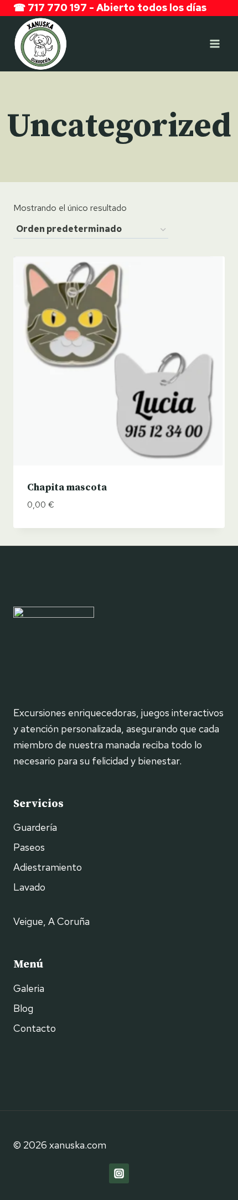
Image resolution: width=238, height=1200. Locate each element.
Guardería (35, 827)
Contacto (34, 1028)
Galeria (28, 988)
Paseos (29, 847)
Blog (23, 1008)
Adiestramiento (47, 867)
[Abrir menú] (214, 43)
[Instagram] (119, 1173)
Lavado (29, 887)
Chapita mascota (67, 487)
